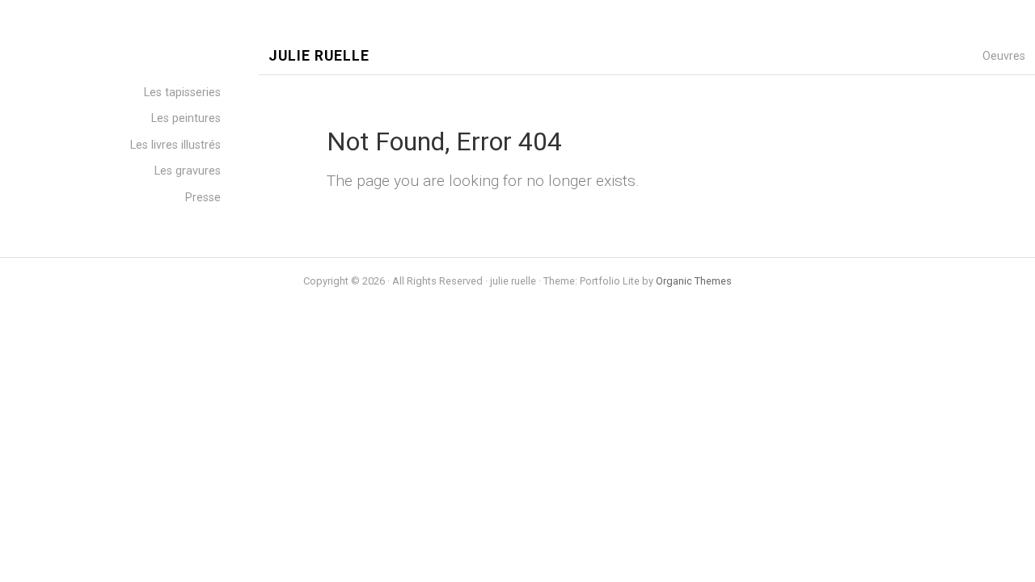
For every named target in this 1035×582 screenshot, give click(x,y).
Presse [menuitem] (203, 198)
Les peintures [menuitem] (186, 118)
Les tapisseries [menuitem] (182, 92)
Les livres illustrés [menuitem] (175, 145)
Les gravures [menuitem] (187, 171)
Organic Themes (694, 281)
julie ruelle (319, 56)
